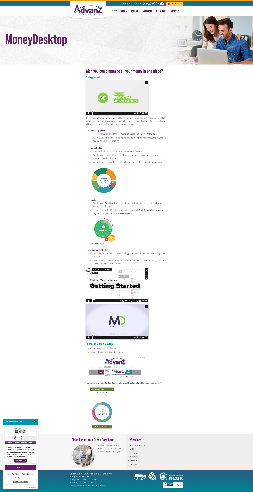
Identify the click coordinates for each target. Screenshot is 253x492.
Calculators (133, 464)
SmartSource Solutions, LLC (87, 482)
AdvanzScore (133, 456)
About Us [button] (175, 11)
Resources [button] (161, 11)
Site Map (94, 479)
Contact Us (137, 3)
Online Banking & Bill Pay (137, 445)
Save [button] (114, 11)
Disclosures (85, 479)
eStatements (133, 453)
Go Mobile (132, 449)
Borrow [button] (134, 11)
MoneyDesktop (134, 460)
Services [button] (147, 11)
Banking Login (176, 3)
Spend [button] (124, 11)
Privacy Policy (74, 479)
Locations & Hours (126, 3)
